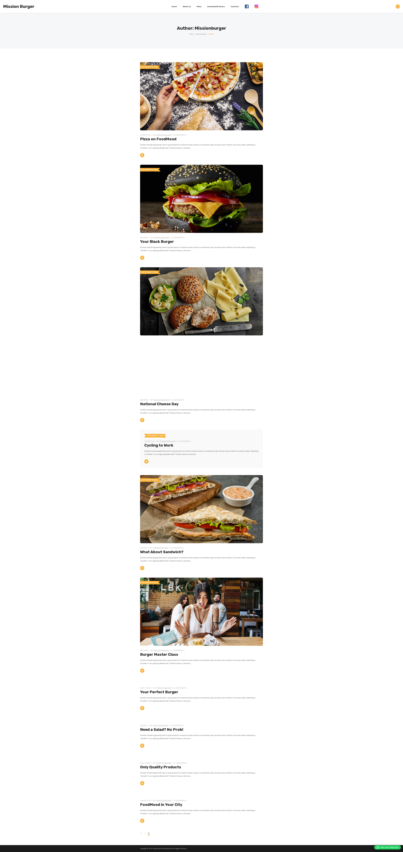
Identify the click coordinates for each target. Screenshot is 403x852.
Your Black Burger (157, 241)
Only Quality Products (160, 767)
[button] (387, 847)
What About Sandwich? (161, 552)
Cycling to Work (158, 445)
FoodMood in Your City (161, 804)
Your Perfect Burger (159, 692)
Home (191, 34)
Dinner (143, 548)
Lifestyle (145, 135)
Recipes (144, 238)
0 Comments (180, 135)
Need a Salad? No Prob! (161, 729)
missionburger (201, 34)
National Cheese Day (159, 404)
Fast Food (145, 688)
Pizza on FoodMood (158, 139)
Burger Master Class (159, 654)
